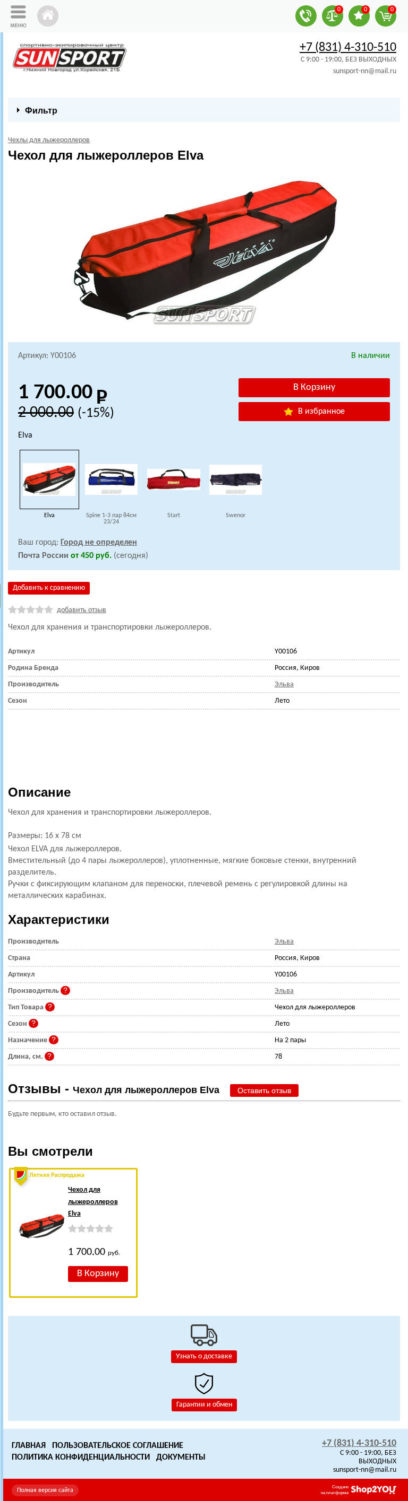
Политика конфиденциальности (81, 1457)
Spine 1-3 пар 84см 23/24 (111, 518)
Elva (49, 515)
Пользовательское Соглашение (117, 1446)
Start (173, 515)
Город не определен (99, 542)
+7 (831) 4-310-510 (348, 47)
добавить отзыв (81, 610)
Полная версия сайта (45, 1490)
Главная (29, 1446)
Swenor (235, 515)
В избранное (320, 411)
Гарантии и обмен (204, 1405)
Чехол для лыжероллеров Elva (93, 1202)
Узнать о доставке (204, 1356)
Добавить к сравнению (49, 588)
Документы (181, 1457)
